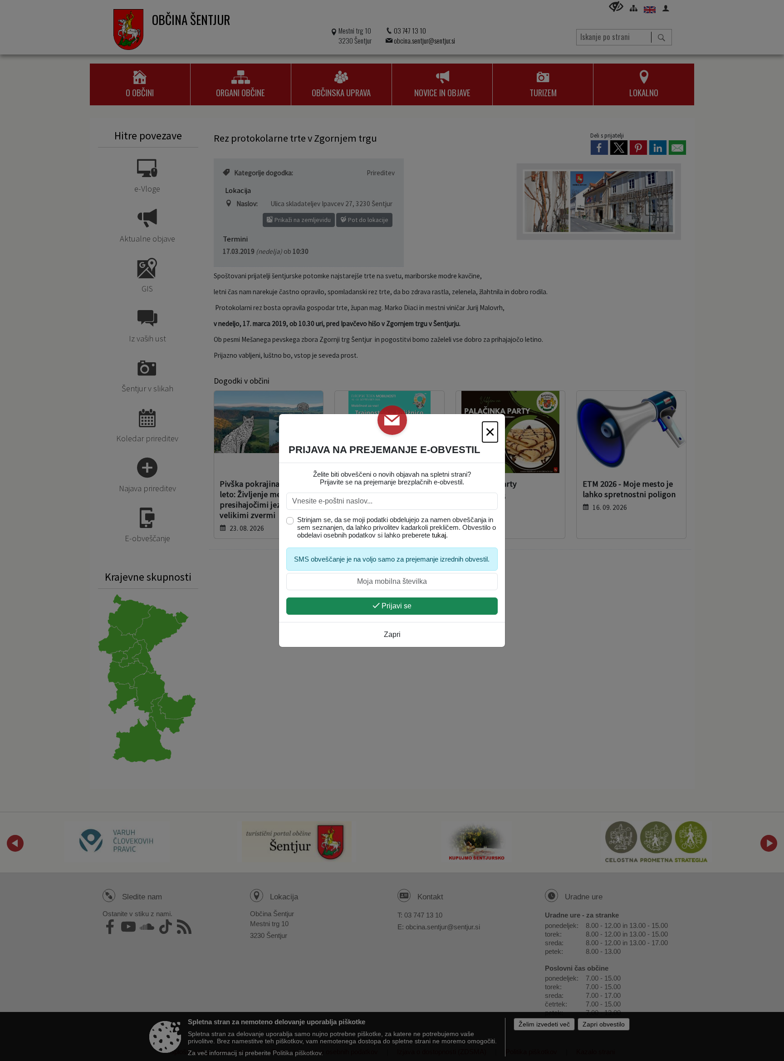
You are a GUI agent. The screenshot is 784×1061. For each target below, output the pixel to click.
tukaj (439, 535)
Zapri (392, 634)
